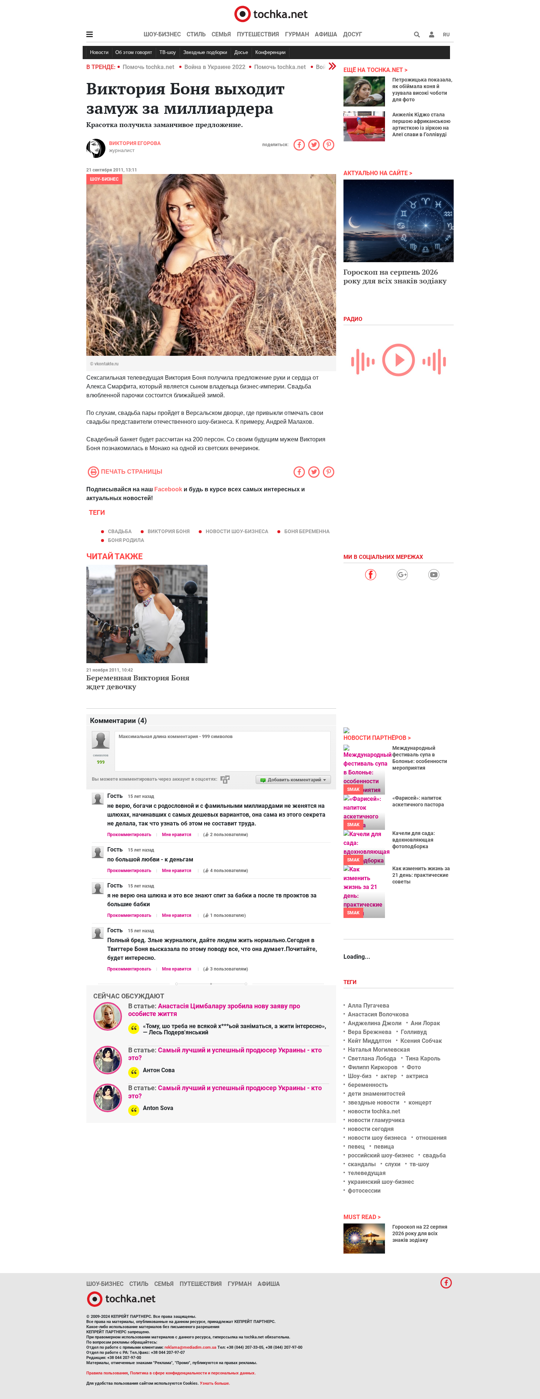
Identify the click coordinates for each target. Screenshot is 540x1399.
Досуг (352, 34)
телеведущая (367, 1173)
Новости (99, 52)
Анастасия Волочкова (378, 1014)
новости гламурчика (376, 1120)
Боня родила (126, 540)
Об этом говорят (133, 52)
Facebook (168, 489)
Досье (241, 52)
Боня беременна (307, 531)
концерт (420, 1102)
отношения (431, 1137)
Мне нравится (176, 834)
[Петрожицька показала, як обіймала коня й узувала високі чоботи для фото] (364, 91)
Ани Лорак (425, 1023)
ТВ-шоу (167, 52)
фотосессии (364, 1190)
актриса (417, 1076)
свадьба (120, 531)
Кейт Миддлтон (369, 1040)
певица (384, 1146)
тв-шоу (419, 1164)
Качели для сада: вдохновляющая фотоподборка (413, 839)
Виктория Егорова (135, 143)
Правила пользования (107, 1373)
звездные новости (373, 1102)
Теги (350, 982)
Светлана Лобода (372, 1058)
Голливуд (414, 1032)
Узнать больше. (215, 1383)
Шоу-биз (359, 1076)
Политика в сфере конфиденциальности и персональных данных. (193, 1373)
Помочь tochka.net (149, 67)
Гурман (297, 34)
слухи (392, 1164)
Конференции (270, 52)
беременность (368, 1084)
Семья (221, 34)
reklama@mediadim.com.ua (190, 1347)
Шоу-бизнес (162, 34)
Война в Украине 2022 (214, 67)
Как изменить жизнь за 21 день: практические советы (421, 875)
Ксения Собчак (421, 1040)
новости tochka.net (374, 1111)
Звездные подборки (205, 52)
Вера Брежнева (370, 1032)
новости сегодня (371, 1128)
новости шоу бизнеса (377, 1137)
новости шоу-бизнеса (237, 531)
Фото (414, 1067)
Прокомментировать (129, 834)
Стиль (196, 34)
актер (389, 1076)
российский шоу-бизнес (381, 1155)
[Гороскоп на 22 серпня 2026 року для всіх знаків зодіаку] (364, 1238)
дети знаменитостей (376, 1093)
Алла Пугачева (368, 1005)
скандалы (362, 1164)
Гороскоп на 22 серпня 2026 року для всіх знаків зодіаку (419, 1233)
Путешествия (258, 34)
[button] (431, 34)
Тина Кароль (423, 1058)
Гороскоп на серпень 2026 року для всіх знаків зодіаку (395, 276)
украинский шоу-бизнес (381, 1181)
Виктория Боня (169, 531)
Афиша (326, 34)
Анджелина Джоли (375, 1023)
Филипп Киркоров (372, 1067)
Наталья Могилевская (379, 1049)
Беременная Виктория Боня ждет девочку (138, 682)
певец (356, 1146)
